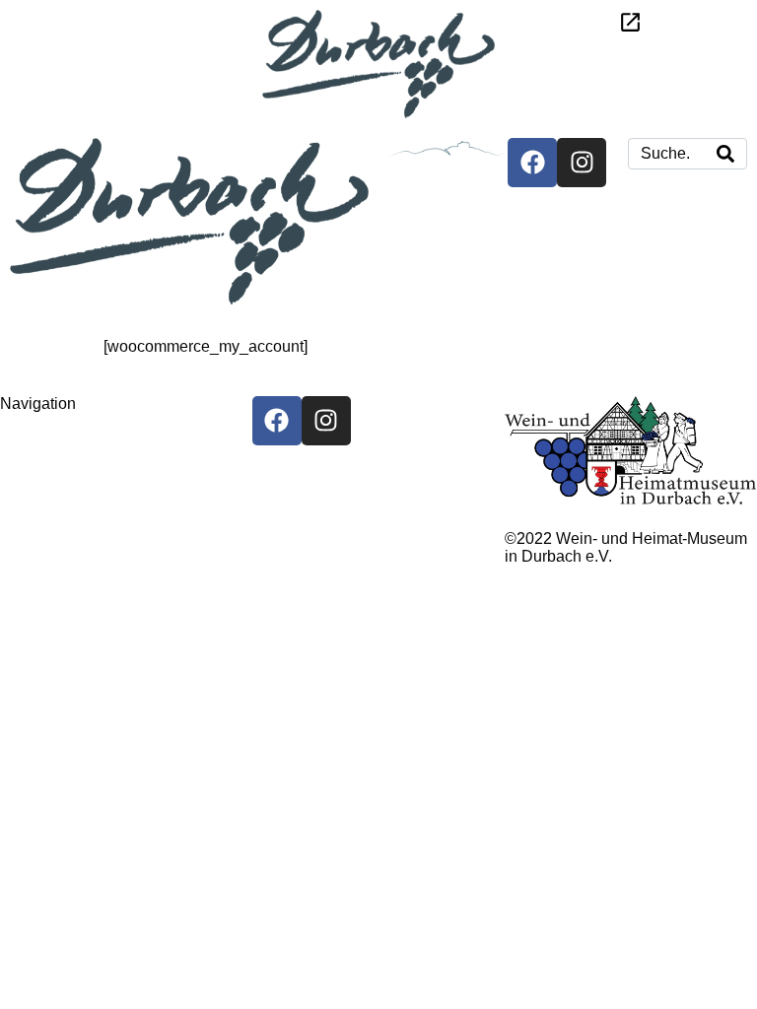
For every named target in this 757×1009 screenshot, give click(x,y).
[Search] (725, 153)
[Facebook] (532, 162)
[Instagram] (581, 162)
